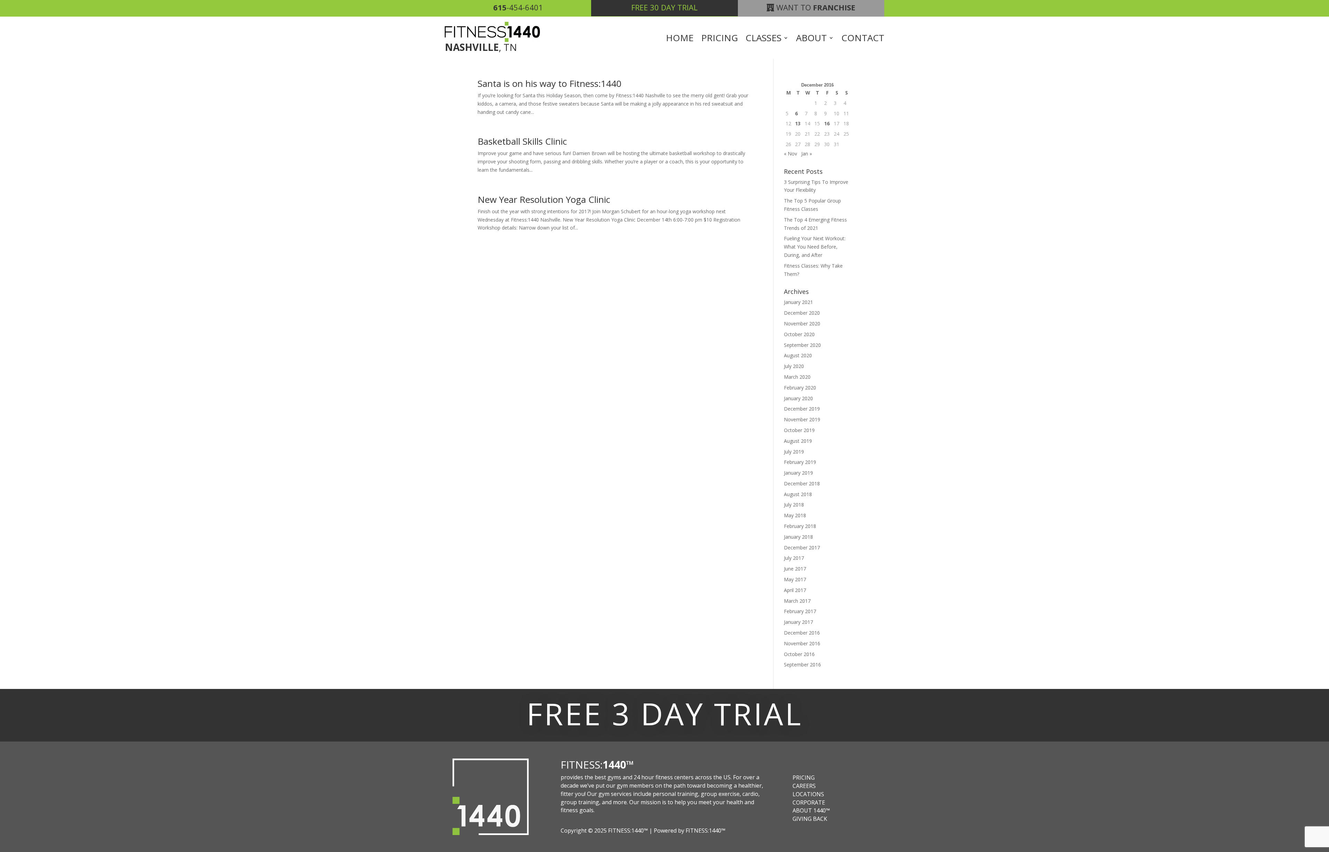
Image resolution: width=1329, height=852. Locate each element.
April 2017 (795, 590)
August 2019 (798, 441)
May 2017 (795, 579)
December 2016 (802, 632)
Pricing (719, 39)
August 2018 (798, 494)
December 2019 (802, 408)
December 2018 (802, 483)
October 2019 (799, 430)
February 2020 (800, 387)
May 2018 (795, 515)
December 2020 (802, 313)
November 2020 (802, 323)
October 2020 (799, 334)
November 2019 (802, 419)
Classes (763, 39)
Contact (862, 39)
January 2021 (798, 302)
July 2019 (794, 451)
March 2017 (797, 601)
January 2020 (798, 398)
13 (798, 123)
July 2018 (794, 504)
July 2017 (794, 558)
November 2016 (802, 643)
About (811, 39)
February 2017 (800, 611)
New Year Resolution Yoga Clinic (544, 199)
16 (827, 123)
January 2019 (798, 472)
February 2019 (800, 462)
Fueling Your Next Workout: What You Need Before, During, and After (815, 246)
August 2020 (798, 355)
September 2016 (802, 664)
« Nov (790, 153)
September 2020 (802, 345)
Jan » (806, 153)
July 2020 (794, 366)
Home (680, 39)
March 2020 (797, 377)
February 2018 (800, 526)
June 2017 (795, 568)
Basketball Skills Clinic (522, 141)
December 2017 (802, 547)
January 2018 (798, 536)
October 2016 (799, 654)
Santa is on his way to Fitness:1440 (550, 83)
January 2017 (798, 622)
